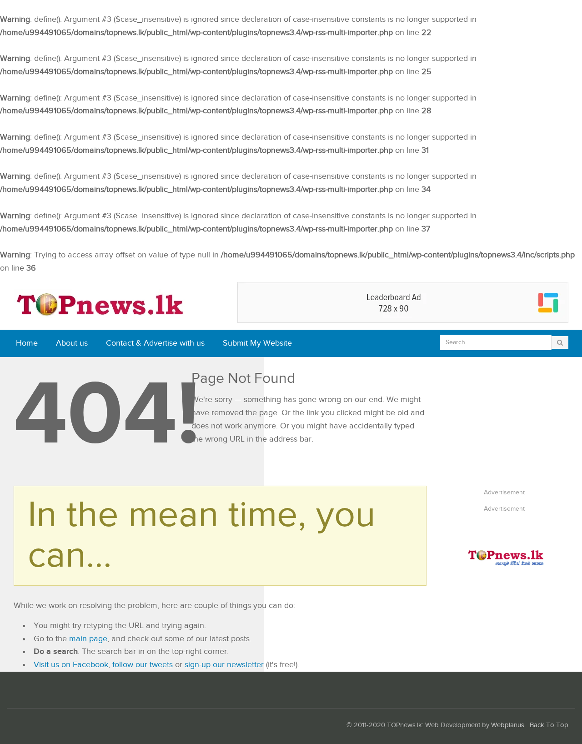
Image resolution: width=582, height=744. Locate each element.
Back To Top (549, 725)
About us (72, 343)
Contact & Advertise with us (155, 343)
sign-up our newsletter (224, 664)
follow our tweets (142, 664)
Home (27, 343)
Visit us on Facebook (71, 664)
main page (88, 638)
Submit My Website (257, 343)
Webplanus (507, 725)
